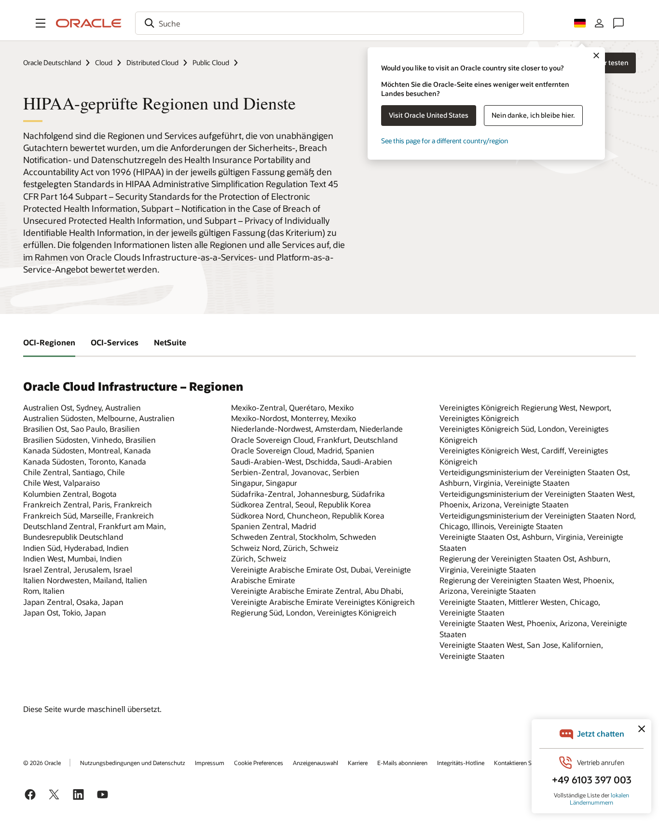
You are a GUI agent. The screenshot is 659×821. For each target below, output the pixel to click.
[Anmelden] (599, 23)
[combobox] (329, 23)
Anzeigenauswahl (315, 762)
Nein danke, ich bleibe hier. (533, 115)
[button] (40, 23)
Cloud (103, 62)
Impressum (209, 762)
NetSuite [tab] (170, 342)
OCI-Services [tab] (114, 342)
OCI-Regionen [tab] (49, 342)
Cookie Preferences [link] (258, 762)
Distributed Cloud (152, 62)
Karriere (358, 762)
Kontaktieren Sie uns (520, 762)
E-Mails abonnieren (402, 762)
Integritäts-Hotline (460, 762)
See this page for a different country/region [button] (444, 140)
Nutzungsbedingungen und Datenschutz (132, 762)
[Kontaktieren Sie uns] (618, 23)
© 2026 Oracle (42, 762)
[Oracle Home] (89, 23)
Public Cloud (210, 62)
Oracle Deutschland (52, 62)
